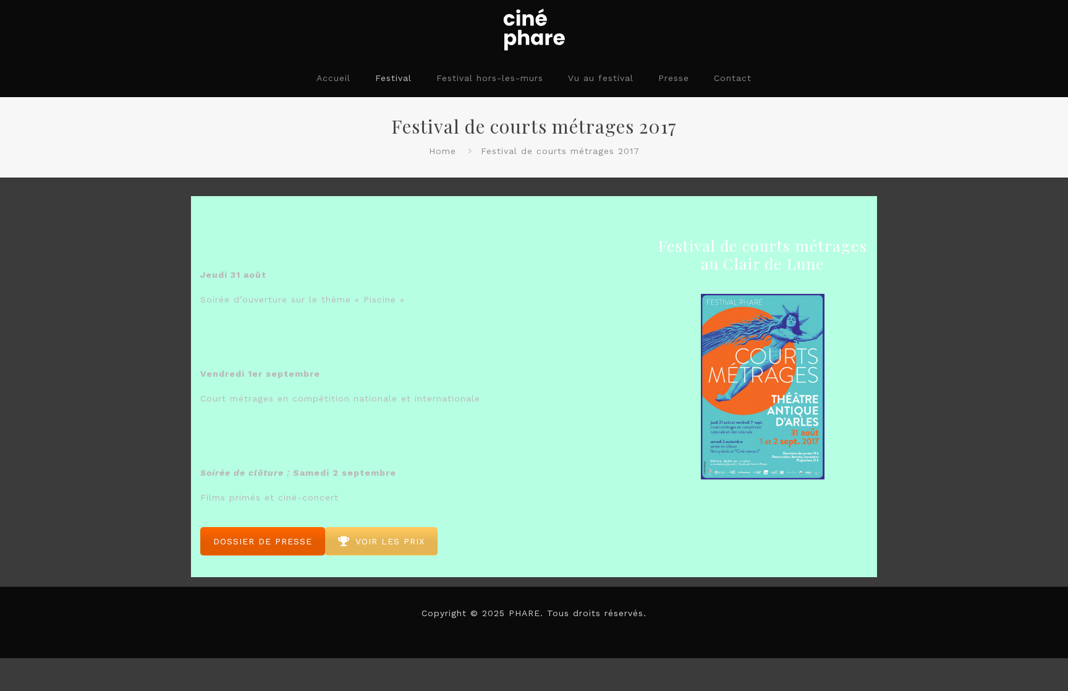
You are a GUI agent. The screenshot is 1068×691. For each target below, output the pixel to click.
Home (442, 151)
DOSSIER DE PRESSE (262, 541)
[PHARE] (534, 29)
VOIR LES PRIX (390, 541)
